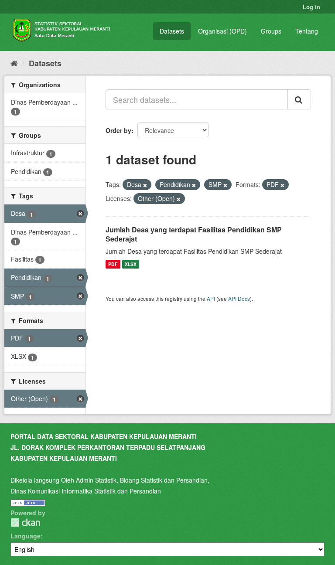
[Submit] (299, 99)
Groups (271, 31)
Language (25, 535)
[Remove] (145, 184)
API (211, 298)
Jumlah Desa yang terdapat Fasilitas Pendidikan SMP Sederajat (194, 234)
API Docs (239, 298)
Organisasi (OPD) (222, 31)
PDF (112, 264)
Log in (311, 7)
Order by (118, 130)
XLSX (131, 264)
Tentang (306, 31)
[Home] (14, 62)
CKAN (25, 522)
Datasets (172, 31)
